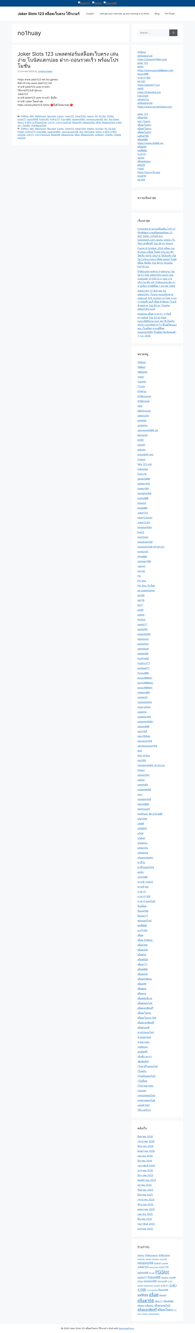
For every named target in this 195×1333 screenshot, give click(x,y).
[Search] (173, 32)
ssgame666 (144, 789)
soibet (141, 779)
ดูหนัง (140, 66)
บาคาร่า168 (143, 77)
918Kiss (24, 116)
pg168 (140, 595)
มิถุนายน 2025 (145, 1204)
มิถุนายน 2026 (145, 1146)
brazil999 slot (145, 454)
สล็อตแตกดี (143, 1027)
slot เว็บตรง (143, 121)
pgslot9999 (32, 119)
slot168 (141, 760)
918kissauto (144, 396)
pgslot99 (142, 629)
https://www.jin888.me (150, 143)
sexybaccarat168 (94, 119)
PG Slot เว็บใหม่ (146, 585)
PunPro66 (44, 119)
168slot (141, 362)
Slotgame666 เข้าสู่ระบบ (151, 765)
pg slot (141, 81)
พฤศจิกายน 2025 (146, 1180)
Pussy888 (66, 119)
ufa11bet (142, 818)
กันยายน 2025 (145, 1189)
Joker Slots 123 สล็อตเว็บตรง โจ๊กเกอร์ (49, 14)
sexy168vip (143, 736)
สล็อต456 (142, 949)
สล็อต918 (142, 974)
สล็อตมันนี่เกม (144, 998)
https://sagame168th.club (152, 59)
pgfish (140, 614)
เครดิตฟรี (142, 1051)
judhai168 (143, 136)
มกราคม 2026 (145, 1170)
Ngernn (90, 128)
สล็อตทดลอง (143, 161)
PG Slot (102, 116)
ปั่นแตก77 (142, 915)
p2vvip (141, 571)
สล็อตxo (141, 993)
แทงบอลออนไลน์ (146, 1095)
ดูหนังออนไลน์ (144, 55)
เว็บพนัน (26, 125)
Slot (106, 119)
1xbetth (141, 381)
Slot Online (114, 119)
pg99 (140, 88)
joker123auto (144, 517)
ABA (32, 116)
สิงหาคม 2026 (145, 1136)
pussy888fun (144, 677)
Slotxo (21, 122)
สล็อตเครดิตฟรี (145, 1008)
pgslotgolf (143, 648)
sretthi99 (142, 784)
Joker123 (69, 116)
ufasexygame (145, 857)
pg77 (140, 605)
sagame (142, 711)
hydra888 (142, 498)
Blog (157, 13)
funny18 (141, 474)
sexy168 (142, 731)
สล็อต (98, 122)
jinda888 (142, 508)
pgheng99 (142, 1272)
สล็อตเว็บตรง (144, 125)
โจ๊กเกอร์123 (144, 1110)
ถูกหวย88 (142, 877)
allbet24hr (143, 415)
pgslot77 (22, 119)
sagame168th (78, 119)
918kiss (141, 52)
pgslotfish (143, 644)
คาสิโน (28, 122)
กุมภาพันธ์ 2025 (146, 1223)
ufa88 (140, 823)
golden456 (143, 483)
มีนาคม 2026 (144, 1160)
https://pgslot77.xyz (148, 85)
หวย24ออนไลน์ (145, 1032)
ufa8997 (142, 828)
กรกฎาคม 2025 (145, 1199)
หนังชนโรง (143, 99)
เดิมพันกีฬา (143, 1061)
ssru (139, 794)
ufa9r (140, 833)
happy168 (143, 488)
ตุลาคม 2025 (144, 1185)
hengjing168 (144, 493)
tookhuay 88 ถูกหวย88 (149, 813)
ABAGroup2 (40, 116)
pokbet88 (142, 653)
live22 (140, 532)
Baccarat (51, 116)
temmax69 (143, 809)
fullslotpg (142, 469)
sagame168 (144, 716)
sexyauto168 (144, 741)
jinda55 (141, 503)
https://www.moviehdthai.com (154, 106)
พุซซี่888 (142, 150)
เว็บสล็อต (142, 1081)
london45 (142, 551)
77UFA (141, 386)
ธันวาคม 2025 (145, 1175)
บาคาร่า (51, 122)
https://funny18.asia (148, 172)
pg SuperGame (146, 590)
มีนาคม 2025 (144, 1219)
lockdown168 (144, 542)
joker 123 (142, 63)
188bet (141, 367)
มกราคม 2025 (145, 1228)
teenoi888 (143, 804)
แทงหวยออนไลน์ (146, 1100)
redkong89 (143, 692)
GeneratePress (126, 1328)
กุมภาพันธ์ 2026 (146, 1165)
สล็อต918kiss (144, 979)
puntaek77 (143, 668)
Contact (90, 13)
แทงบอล (141, 1090)
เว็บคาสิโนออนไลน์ (147, 1066)
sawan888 (143, 726)
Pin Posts (170, 13)
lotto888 (142, 556)
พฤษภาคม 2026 (146, 1151)
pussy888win (144, 687)
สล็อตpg (141, 988)
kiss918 (141, 176)
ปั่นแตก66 (76, 122)
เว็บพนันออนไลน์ (38, 125)
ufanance (142, 852)
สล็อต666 (142, 959)
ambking (142, 425)
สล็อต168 (142, 117)
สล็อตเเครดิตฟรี (145, 1022)
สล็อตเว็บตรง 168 (146, 1017)
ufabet (141, 838)
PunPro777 (55, 119)
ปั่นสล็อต (142, 906)
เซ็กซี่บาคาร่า (144, 1056)
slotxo (140, 157)
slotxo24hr (143, 775)
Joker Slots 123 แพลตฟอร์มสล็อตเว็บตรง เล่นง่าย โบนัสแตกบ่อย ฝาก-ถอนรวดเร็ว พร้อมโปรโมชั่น (68, 60)
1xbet (140, 168)
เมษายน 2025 (145, 1214)
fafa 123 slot (144, 464)
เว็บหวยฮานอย (145, 1085)
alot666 (141, 420)
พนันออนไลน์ (89, 122)
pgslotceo (143, 639)
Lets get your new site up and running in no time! (124, 13)
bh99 (140, 440)
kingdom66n (144, 527)
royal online (144, 707)
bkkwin (141, 449)
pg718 (140, 600)
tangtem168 (144, 799)
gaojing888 (143, 478)
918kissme (143, 401)
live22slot (142, 95)
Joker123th (80, 116)
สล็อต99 (141, 146)
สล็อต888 (142, 139)
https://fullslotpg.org (149, 92)
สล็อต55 (141, 954)
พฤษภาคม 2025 (146, 1209)
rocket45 (142, 697)
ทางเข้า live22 (145, 881)
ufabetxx (142, 843)
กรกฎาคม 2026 (145, 1141)
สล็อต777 (142, 964)
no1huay (99, 128)
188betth (142, 372)
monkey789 (144, 561)
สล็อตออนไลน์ (108, 122)
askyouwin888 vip (147, 430)
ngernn (90, 116)
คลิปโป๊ (141, 165)
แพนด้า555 (143, 1105)
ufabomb (142, 847)
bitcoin (141, 444)
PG (96, 116)
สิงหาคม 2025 (145, 1194)
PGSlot (110, 116)
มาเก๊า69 (142, 930)
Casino (60, 116)
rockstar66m (144, 702)
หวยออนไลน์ (144, 1037)
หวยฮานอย (143, 1042)
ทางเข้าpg (142, 886)
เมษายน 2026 (145, 1155)
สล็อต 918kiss (145, 940)
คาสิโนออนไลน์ (39, 122)
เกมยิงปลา (99, 135)
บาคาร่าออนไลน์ (63, 122)
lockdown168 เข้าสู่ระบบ (150, 546)
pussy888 (142, 74)
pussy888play (145, 682)
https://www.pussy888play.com (155, 70)
